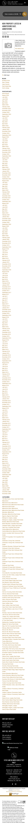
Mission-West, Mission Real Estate (11, 633)
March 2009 (5, 486)
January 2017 (5, 307)
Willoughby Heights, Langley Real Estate (12, 707)
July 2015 (4, 342)
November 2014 (6, 357)
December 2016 (6, 309)
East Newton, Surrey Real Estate (10, 582)
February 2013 (6, 397)
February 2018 (6, 283)
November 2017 (6, 289)
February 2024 (6, 148)
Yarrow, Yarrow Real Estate (9, 709)
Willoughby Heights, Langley (9, 705)
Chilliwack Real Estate (8, 565)
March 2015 (5, 349)
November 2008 (6, 493)
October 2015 (5, 336)
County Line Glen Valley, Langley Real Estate (13, 575)
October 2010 (5, 450)
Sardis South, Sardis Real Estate (10, 660)
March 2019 (5, 258)
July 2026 (4, 97)
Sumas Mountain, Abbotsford (9, 673)
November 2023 (6, 152)
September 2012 (6, 406)
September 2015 (6, 338)
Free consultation (6, 739)
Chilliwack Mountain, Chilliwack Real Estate (13, 546)
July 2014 (4, 364)
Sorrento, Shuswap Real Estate (10, 666)
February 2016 (6, 328)
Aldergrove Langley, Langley (9, 518)
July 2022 (4, 182)
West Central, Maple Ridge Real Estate (12, 700)
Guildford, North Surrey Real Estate (11, 597)
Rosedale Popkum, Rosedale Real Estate (13, 652)
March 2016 (5, 326)
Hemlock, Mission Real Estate (10, 601)
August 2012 (5, 408)
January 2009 (5, 490)
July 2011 (4, 433)
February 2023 (6, 169)
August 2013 (5, 385)
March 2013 (5, 395)
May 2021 (4, 209)
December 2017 (6, 287)
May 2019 (4, 254)
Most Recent (5, 93)
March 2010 (5, 463)
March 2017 (5, 304)
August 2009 (5, 476)
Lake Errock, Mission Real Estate (10, 614)
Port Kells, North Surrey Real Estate (11, 645)
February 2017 (6, 306)
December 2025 (6, 108)
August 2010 (5, 453)
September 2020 (6, 224)
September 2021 (6, 201)
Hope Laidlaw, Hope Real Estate (10, 605)
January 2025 (5, 129)
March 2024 (5, 146)
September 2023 (6, 156)
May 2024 (4, 142)
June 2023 (5, 161)
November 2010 (6, 448)
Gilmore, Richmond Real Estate (10, 594)
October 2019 (5, 245)
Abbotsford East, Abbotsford (9, 502)
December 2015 (6, 332)
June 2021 (5, 207)
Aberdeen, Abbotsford (8, 512)
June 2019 (5, 252)
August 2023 (5, 158)
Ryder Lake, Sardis (7, 654)
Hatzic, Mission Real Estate (9, 599)
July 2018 (4, 273)
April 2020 (5, 233)
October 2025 (5, 112)
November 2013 (6, 380)
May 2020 (4, 232)
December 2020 (6, 218)
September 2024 (6, 135)
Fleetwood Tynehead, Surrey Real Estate (12, 586)
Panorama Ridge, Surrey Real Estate (11, 637)
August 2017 (5, 294)
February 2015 (6, 351)
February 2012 (6, 419)
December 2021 (6, 196)
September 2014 (6, 361)
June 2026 (5, 99)
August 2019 (5, 249)
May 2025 (4, 122)
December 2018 (6, 264)
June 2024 (5, 141)
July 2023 (4, 160)
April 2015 (5, 347)
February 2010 (6, 465)
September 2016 (6, 315)
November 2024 (6, 131)
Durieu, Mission (6, 576)
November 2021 (6, 197)
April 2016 (5, 325)
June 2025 (5, 120)
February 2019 (6, 260)
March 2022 (5, 190)
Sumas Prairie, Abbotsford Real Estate (12, 677)
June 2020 (5, 230)
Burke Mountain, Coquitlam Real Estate (12, 523)
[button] (12, 784)
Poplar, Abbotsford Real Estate (10, 643)
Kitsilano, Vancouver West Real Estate (12, 612)
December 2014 (6, 355)
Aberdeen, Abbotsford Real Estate (11, 514)
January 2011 (5, 444)
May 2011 (4, 436)
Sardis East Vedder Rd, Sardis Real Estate (13, 658)
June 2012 (5, 412)
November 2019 (6, 243)
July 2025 (4, 118)
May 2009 (4, 482)
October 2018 (5, 268)
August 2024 (5, 137)
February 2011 (6, 442)
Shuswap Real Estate (7, 664)
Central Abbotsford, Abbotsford (10, 529)
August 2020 (5, 226)
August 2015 (5, 340)
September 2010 (6, 452)
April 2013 (5, 393)
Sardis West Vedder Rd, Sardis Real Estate (13, 662)
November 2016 (6, 311)
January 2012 (5, 421)
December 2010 (6, 446)
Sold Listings (5, 88)
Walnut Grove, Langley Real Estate (11, 698)
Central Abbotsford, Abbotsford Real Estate (13, 531)
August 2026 (5, 95)
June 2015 (5, 343)
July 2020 (4, 228)
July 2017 (4, 296)
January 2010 (5, 467)
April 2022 (5, 188)
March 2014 (5, 372)
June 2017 (5, 298)
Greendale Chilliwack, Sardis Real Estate (12, 595)
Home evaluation (6, 737)
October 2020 (5, 222)
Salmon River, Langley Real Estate (11, 656)
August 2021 (5, 203)
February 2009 (6, 488)
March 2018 (5, 281)
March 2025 (5, 125)
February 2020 (6, 237)
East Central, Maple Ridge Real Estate (12, 580)
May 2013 (4, 391)
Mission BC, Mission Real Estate (10, 631)
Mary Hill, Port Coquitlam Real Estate (11, 626)
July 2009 (4, 478)
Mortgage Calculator (7, 725)
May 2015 (4, 345)
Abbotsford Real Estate (8, 506)
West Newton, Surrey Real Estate (10, 702)
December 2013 (6, 378)
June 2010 (5, 457)
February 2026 (6, 106)
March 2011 (5, 440)
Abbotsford (5, 501)
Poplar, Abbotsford (7, 641)
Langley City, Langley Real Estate (10, 616)
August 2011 (5, 431)
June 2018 (5, 275)
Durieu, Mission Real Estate (9, 578)
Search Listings (6, 726)
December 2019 (6, 241)
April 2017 (5, 302)
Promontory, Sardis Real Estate (10, 647)
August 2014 (5, 362)
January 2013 (5, 398)
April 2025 (5, 123)
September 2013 (6, 383)
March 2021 (5, 213)
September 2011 (6, 429)
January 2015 (5, 353)
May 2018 (4, 277)
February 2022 (6, 192)
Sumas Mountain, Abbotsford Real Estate (13, 675)
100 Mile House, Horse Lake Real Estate (12, 499)
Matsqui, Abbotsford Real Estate (10, 628)
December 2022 (6, 173)
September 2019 (6, 247)
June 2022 (5, 184)
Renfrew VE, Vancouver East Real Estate (12, 650)
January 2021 (5, 216)
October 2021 (5, 199)
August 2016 (5, 317)
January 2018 (5, 285)
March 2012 (5, 417)
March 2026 (5, 105)
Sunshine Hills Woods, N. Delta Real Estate (13, 679)
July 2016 (4, 319)
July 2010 (4, 455)
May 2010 (4, 459)
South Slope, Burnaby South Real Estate (12, 667)
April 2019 (5, 256)
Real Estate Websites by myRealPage (14, 791)
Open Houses (5, 84)
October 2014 (5, 359)
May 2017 (4, 300)
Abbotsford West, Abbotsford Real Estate (13, 510)
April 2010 (5, 461)
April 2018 (5, 279)
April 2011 (5, 438)
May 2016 (4, 323)
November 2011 (6, 425)
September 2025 (6, 114)
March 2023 (5, 167)
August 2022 (5, 180)
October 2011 (5, 427)
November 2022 (6, 175)
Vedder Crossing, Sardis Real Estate (11, 683)
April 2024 (5, 144)
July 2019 (4, 251)
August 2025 (5, 116)
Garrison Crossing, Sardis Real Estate (12, 592)
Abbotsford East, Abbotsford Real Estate (16, 34)
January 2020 (5, 239)
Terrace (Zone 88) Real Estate (10, 681)
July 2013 (4, 387)
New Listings (5, 82)
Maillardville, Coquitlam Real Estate (11, 622)
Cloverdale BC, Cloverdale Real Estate (12, 573)
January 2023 (5, 171)
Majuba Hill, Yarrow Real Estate (10, 624)
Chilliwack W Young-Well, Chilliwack (11, 567)
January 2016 (5, 330)
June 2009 (5, 480)
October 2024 (5, 133)
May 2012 (4, 414)
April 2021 (5, 211)
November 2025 (6, 110)
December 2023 (6, 150)
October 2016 (5, 313)
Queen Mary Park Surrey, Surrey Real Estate (13, 648)
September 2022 (6, 178)
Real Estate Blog (6, 86)
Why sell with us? (6, 735)
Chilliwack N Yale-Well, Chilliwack (11, 548)
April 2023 (5, 165)
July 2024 (4, 139)
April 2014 (5, 370)
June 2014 (5, 366)
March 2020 (5, 235)
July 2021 (4, 205)
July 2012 (4, 410)
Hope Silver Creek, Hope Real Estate (11, 607)
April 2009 (5, 484)
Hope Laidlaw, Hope (7, 603)
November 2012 (6, 402)
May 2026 (4, 101)
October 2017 (5, 290)
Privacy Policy (16, 790)
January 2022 (5, 194)
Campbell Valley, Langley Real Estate (12, 525)
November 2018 (6, 266)
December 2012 (6, 400)
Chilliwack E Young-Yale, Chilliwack (11, 540)
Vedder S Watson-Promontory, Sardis (12, 692)
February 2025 (6, 127)
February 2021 (6, 215)
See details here (19, 48)
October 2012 (5, 404)
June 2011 (5, 434)
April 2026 (5, 103)
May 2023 (4, 163)
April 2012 (5, 416)
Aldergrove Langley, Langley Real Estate (12, 520)
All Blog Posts (6, 80)
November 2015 (6, 334)
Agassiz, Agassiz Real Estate (10, 516)
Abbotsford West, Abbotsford (10, 508)
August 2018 (5, 271)
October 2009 (5, 472)
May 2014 (4, 368)
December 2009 (6, 469)
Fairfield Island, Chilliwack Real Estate (12, 584)
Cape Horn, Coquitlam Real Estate (11, 527)
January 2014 (5, 376)
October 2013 (5, 381)
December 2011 (6, 423)
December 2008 (6, 491)
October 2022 (5, 177)
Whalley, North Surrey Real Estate (11, 703)
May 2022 (4, 186)
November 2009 (6, 471)
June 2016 (5, 321)
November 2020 (6, 220)
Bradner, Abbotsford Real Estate (10, 521)
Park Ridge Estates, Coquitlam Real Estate (13, 639)
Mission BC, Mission (7, 630)
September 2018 (6, 270)
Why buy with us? (6, 723)
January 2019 (5, 262)
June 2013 (5, 389)
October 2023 (5, 154)
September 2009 (6, 474)
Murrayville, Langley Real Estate (10, 635)
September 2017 (6, 292)
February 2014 (6, 374)
